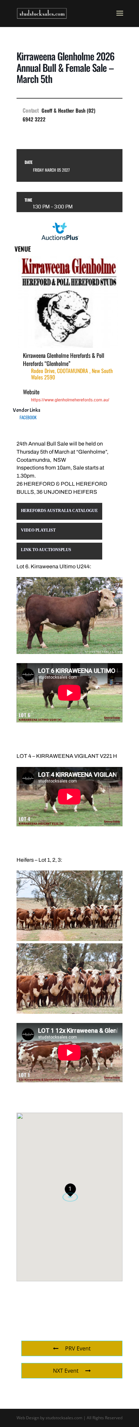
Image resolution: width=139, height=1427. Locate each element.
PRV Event (78, 1348)
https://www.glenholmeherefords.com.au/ (70, 400)
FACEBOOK (28, 417)
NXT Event (66, 1370)
